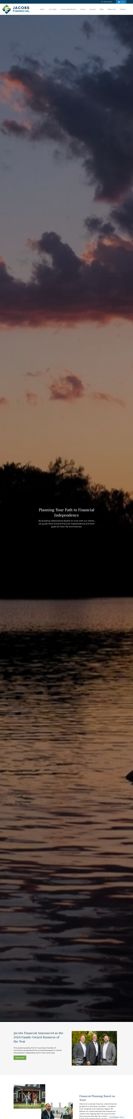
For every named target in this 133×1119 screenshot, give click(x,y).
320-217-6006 (107, 2)
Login (122, 2)
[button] (42, 9)
